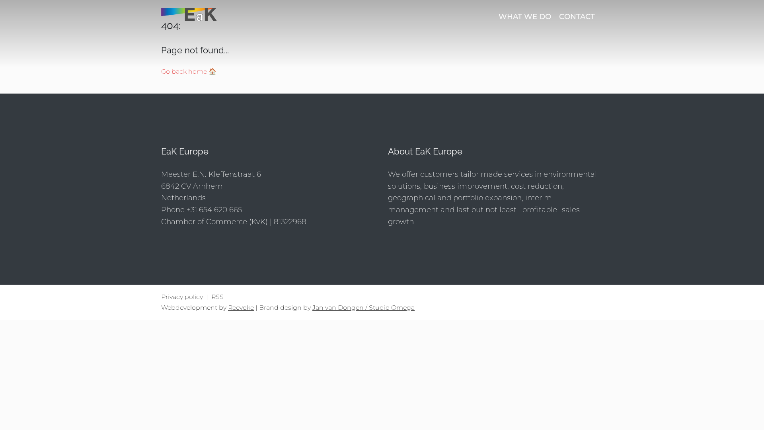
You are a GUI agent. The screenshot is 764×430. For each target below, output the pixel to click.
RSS (217, 297)
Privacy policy (182, 297)
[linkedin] (595, 302)
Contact (577, 16)
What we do (525, 16)
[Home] (230, 16)
